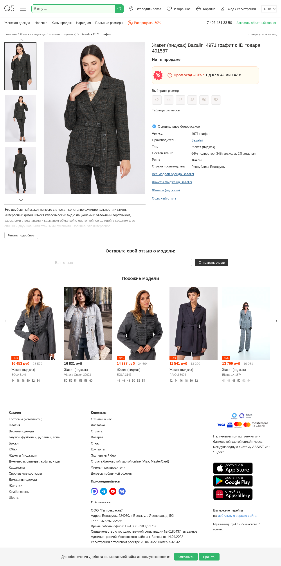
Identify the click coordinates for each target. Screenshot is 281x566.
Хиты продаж (62, 23)
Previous (5, 320)
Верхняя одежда (21, 431)
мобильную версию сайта (237, 515)
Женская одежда (17, 23)
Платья (14, 425)
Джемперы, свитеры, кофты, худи (34, 461)
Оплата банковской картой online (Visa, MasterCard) (130, 461)
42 (157, 100)
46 (180, 100)
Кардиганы (17, 467)
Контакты (98, 449)
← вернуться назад (262, 34)
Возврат (97, 437)
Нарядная (83, 23)
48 (192, 100)
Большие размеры (109, 23)
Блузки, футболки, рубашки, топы (34, 437)
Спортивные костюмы (25, 473)
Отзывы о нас (101, 419)
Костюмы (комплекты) (25, 419)
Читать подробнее (21, 235)
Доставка (98, 425)
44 (169, 100)
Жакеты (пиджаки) (23, 455)
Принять (209, 557)
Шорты (14, 497)
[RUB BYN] (269, 9)
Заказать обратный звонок (256, 23)
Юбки (13, 449)
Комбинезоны (19, 491)
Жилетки (15, 485)
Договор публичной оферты (112, 473)
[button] (21, 40)
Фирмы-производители (108, 467)
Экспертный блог (104, 455)
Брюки (13, 443)
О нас (95, 443)
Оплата (96, 431)
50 (204, 100)
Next (276, 320)
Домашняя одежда (23, 479)
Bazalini (197, 140)
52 (216, 100)
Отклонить (185, 557)
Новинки (40, 23)
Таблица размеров (166, 110)
